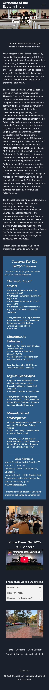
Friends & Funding (14, 654)
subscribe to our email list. (27, 495)
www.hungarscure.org (15, 485)
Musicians (20, 650)
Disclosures (24, 670)
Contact (39, 654)
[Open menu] (43, 4)
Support (29, 654)
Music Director (35, 650)
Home (10, 650)
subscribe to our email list (25, 249)
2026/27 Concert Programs (18, 275)
